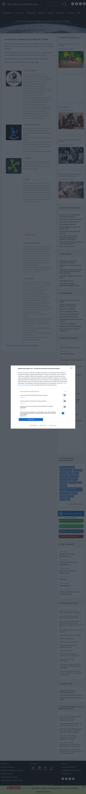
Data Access (43, 425)
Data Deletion (33, 425)
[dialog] (43, 397)
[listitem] (43, 391)
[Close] (72, 368)
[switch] (64, 395)
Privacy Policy (52, 425)
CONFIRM (31, 419)
